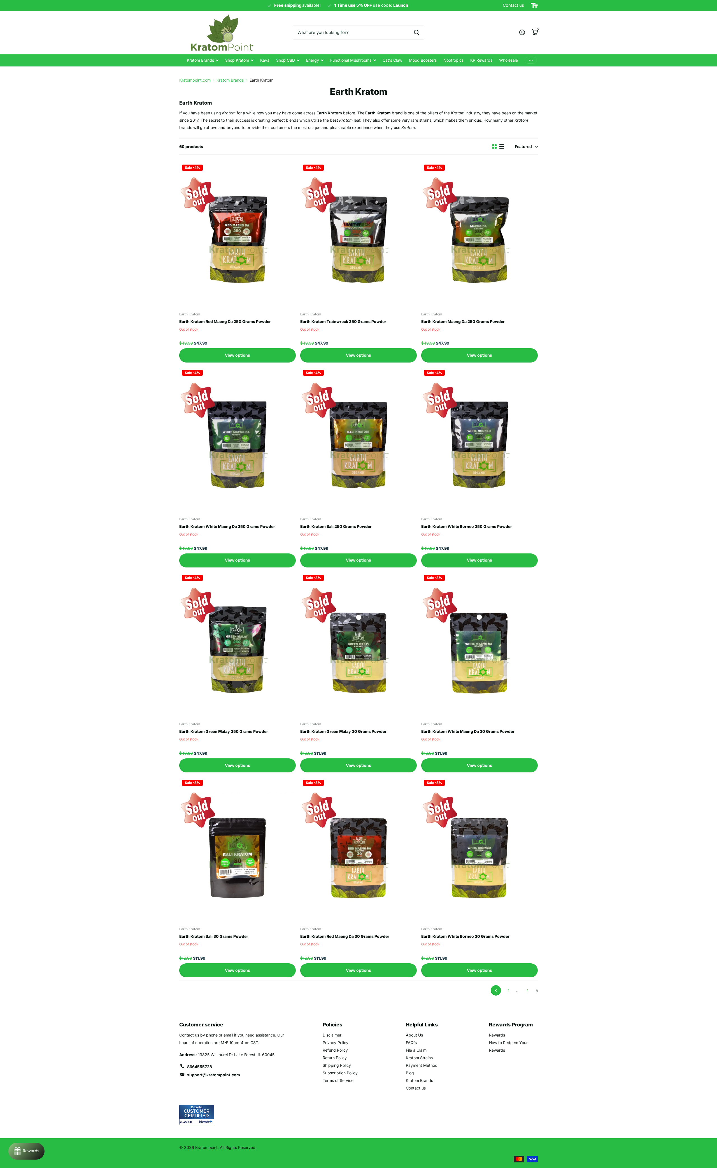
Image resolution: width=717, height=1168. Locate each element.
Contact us (416, 1088)
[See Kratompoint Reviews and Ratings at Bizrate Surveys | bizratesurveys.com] (196, 1115)
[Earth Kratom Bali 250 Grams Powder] (358, 440)
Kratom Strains (419, 1057)
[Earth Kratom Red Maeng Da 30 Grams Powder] (358, 850)
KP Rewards (481, 60)
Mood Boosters (423, 60)
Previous (496, 990)
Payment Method (421, 1065)
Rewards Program (511, 1025)
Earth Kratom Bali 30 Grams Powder (213, 936)
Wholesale (508, 60)
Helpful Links (422, 1025)
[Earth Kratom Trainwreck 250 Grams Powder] (358, 235)
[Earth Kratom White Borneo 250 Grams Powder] (479, 440)
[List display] (501, 146)
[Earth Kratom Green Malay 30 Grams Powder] (358, 645)
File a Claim (416, 1050)
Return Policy (335, 1057)
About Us (414, 1035)
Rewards (497, 1035)
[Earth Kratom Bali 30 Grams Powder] (237, 850)
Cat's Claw (392, 60)
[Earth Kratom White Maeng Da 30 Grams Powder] (479, 645)
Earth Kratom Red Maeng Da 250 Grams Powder (225, 321)
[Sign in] (522, 32)
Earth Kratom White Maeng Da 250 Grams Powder (227, 526)
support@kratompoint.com (213, 1074)
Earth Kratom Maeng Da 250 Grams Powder (463, 321)
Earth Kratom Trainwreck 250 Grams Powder (343, 321)
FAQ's (411, 1042)
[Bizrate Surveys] (206, 1122)
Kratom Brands (200, 60)
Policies (332, 1025)
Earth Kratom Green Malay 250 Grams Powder (223, 731)
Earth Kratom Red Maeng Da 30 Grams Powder (344, 936)
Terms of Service (338, 1080)
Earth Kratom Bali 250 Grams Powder (336, 526)
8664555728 (199, 1066)
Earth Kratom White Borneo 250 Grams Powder (466, 526)
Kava (264, 60)
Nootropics (453, 60)
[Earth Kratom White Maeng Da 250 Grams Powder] (237, 440)
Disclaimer (332, 1035)
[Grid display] (494, 146)
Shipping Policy (337, 1065)
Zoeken (416, 33)
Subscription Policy (340, 1072)
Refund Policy (335, 1050)
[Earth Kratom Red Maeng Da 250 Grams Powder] (237, 235)
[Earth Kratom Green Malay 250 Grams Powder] (237, 645)
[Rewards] (26, 1151)
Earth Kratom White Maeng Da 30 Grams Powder (468, 731)
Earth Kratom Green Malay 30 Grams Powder (343, 731)
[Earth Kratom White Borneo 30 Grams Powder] (479, 850)
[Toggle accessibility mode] (534, 5)
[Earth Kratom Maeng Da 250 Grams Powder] (479, 235)
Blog (410, 1072)
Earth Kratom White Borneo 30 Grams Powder (465, 936)
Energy (312, 60)
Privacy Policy (335, 1042)
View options (237, 355)
